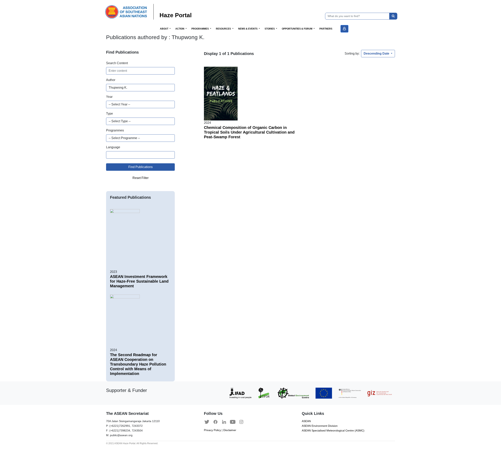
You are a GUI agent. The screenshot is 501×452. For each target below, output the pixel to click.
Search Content (117, 63)
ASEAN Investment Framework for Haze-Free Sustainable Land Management (139, 281)
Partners (325, 28)
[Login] (344, 28)
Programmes (115, 130)
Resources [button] (224, 28)
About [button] (164, 28)
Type (109, 113)
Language (113, 147)
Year (109, 96)
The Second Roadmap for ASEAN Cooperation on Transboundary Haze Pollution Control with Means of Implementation (138, 364)
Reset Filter (140, 178)
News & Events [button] (248, 28)
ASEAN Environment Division (320, 425)
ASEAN (306, 421)
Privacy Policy (212, 430)
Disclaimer (229, 430)
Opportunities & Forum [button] (297, 28)
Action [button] (180, 28)
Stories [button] (270, 28)
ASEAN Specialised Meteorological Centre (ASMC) (333, 430)
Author (110, 80)
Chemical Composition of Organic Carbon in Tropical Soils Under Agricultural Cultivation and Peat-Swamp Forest (249, 132)
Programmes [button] (200, 28)
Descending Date (377, 53)
